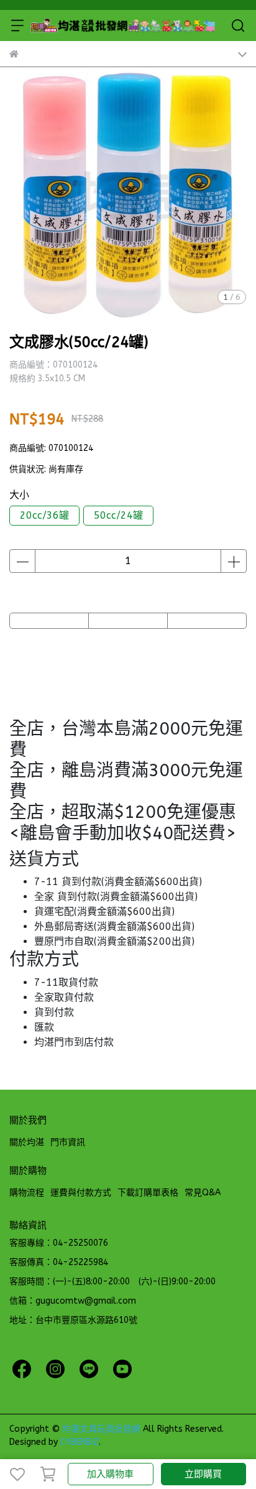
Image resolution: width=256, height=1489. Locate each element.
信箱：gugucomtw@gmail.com (72, 1301)
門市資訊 (67, 1142)
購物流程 (26, 1192)
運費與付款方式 (80, 1192)
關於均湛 (26, 1142)
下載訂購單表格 (147, 1192)
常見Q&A (203, 1192)
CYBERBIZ (79, 1442)
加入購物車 (110, 1474)
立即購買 (203, 1474)
